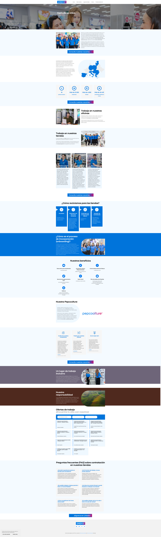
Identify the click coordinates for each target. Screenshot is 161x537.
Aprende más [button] (12, 532)
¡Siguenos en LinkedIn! (82, 515)
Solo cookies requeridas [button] (6, 534)
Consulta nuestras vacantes (79, 52)
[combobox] (78, 417)
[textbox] (79, 417)
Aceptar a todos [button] (15, 534)
